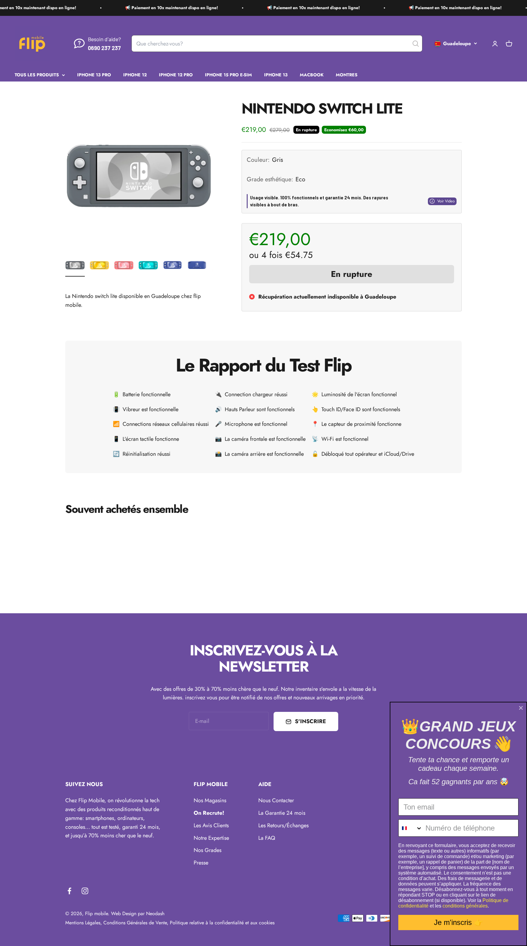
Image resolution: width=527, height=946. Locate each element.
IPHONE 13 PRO (94, 74)
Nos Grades (207, 850)
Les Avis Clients (211, 825)
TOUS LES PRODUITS (37, 74)
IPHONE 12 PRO (176, 74)
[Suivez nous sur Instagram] (85, 891)
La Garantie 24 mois (281, 813)
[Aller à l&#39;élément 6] (197, 266)
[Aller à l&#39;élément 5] (172, 266)
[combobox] (410, 828)
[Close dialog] (521, 708)
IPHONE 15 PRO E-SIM (228, 74)
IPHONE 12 (135, 74)
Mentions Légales (82, 922)
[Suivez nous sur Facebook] (69, 891)
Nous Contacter (276, 800)
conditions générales (465, 905)
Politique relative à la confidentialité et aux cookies (222, 922)
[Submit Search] (415, 43)
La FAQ (266, 838)
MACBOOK (312, 74)
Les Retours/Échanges (283, 825)
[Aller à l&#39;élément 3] (124, 266)
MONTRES (346, 74)
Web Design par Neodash (137, 913)
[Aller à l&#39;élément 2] (99, 266)
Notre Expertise (211, 838)
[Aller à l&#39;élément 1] (75, 266)
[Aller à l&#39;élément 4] (148, 266)
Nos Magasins (210, 800)
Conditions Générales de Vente (135, 922)
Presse (201, 863)
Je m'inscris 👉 (458, 922)
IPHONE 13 (276, 74)
